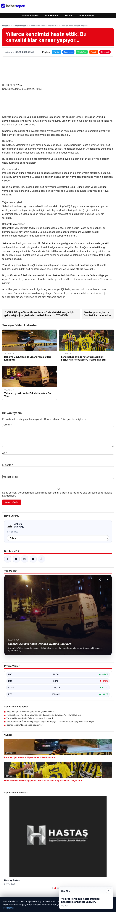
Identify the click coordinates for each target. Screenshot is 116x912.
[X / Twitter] (16, 559)
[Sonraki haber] (106, 579)
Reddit (93, 52)
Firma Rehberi (52, 15)
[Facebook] (7, 559)
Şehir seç (12, 532)
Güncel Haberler (30, 15)
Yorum (7, 424)
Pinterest (105, 52)
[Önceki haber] (100, 579)
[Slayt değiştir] (52, 888)
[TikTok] (41, 559)
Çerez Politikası (86, 15)
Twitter (56, 52)
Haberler (6, 25)
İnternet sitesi (10, 476)
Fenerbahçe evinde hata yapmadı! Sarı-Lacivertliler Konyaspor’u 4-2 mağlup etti (43, 715)
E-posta (7, 464)
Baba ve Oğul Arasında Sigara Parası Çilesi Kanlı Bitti (30, 711)
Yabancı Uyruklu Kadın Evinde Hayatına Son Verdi (29, 718)
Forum (68, 15)
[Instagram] (24, 559)
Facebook (68, 52)
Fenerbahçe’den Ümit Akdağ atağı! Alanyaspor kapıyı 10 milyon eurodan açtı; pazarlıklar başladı (50, 721)
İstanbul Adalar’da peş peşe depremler (24, 725)
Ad (4, 452)
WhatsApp (81, 52)
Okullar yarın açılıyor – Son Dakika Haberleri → (97, 314)
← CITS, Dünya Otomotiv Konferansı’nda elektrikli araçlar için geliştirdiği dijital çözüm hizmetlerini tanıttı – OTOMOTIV (39, 314)
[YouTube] (33, 559)
